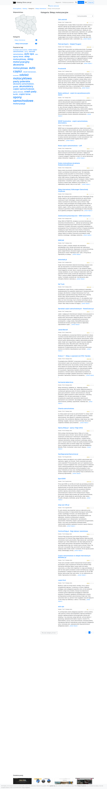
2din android (62, 19)
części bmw (25, 94)
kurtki (15, 94)
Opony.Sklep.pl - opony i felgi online (70, 428)
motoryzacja (19, 103)
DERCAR (61, 240)
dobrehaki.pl (62, 259)
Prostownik (62, 68)
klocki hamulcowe (29, 72)
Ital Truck (61, 284)
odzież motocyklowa (22, 76)
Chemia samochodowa (66, 408)
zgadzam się (52, 785)
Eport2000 (62, 478)
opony (26, 51)
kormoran (16, 75)
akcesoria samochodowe (23, 84)
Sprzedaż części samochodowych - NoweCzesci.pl (76, 309)
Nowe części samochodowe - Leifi (70, 146)
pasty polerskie (22, 81)
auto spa (61, 606)
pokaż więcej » (87, 39)
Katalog (25, 8)
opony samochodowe (23, 98)
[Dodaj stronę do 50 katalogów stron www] (53, 5)
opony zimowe (18, 92)
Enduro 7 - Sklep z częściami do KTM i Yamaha (74, 356)
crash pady (30, 91)
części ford (62, 580)
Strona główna (17, 8)
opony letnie (18, 56)
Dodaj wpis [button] (81, 2)
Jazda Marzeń (63, 330)
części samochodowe (24, 89)
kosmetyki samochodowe (20, 50)
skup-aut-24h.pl (63, 505)
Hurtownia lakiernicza (65, 382)
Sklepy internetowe (40, 8)
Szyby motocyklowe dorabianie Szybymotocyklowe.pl (69, 164)
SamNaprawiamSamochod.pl (68, 454)
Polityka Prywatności (81, 785)
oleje (36, 54)
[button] (76, 2)
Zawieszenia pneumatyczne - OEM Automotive (74, 216)
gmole (16, 86)
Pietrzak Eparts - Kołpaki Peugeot (69, 44)
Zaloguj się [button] (90, 2)
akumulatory (26, 86)
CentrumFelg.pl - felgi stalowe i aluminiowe (73, 531)
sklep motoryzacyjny (23, 60)
